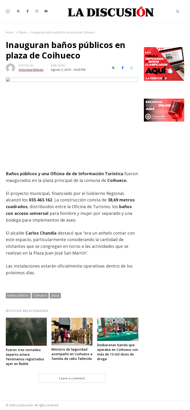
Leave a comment (72, 378)
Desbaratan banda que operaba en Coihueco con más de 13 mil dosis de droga (117, 352)
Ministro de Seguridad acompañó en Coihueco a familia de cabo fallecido (71, 354)
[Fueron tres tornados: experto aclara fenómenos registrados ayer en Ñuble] (26, 320)
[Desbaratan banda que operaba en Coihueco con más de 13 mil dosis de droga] (117, 320)
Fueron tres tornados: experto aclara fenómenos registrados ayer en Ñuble (25, 357)
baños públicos (18, 295)
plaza (55, 295)
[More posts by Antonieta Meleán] (10, 66)
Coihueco (40, 295)
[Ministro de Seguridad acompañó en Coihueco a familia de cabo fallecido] (71, 320)
